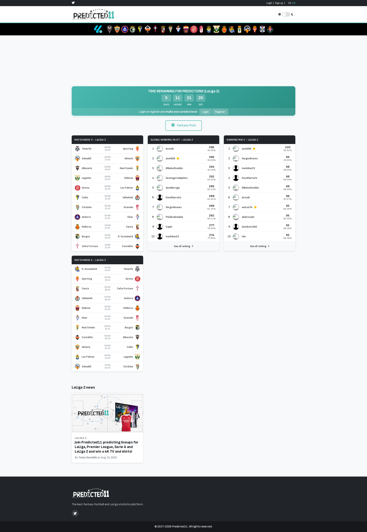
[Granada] (201, 29)
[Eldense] (186, 29)
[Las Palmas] (209, 29)
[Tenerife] (262, 29)
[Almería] (117, 29)
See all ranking (182, 246)
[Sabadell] (247, 29)
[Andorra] (125, 29)
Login (269, 3)
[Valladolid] (270, 29)
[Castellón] (148, 29)
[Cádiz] (140, 29)
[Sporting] (255, 29)
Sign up (279, 3)
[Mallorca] (224, 29)
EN (293, 3)
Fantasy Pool (186, 125)
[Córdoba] (171, 29)
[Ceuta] (163, 29)
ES (289, 3)
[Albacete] (109, 29)
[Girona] (193, 29)
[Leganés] (216, 29)
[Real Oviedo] (239, 29)
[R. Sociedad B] (232, 29)
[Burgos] (132, 29)
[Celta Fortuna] (155, 29)
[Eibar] (178, 29)
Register (220, 111)
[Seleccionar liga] (98, 29)
